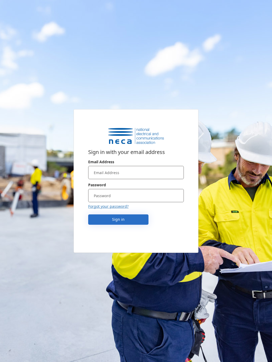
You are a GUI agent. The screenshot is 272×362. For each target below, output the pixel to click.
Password (97, 184)
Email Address (101, 161)
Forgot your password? (108, 206)
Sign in (118, 219)
